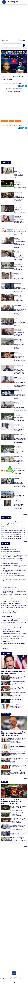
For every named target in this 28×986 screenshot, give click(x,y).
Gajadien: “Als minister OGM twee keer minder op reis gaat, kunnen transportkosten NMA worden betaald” (19, 387)
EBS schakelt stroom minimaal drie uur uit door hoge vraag (19, 465)
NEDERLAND (5, 717)
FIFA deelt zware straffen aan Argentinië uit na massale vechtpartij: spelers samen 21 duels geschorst (18, 843)
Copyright (2, 982)
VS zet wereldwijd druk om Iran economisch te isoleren (17, 708)
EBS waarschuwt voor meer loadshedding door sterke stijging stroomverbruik (20, 476)
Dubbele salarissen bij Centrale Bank (19, 499)
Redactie (21, 86)
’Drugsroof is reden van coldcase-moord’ (12, 606)
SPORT (4, 785)
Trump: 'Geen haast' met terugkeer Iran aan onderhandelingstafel (18, 679)
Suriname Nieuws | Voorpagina (10, 553)
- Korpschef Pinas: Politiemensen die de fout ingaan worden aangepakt (12, 539)
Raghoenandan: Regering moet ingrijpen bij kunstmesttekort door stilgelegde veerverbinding (20, 315)
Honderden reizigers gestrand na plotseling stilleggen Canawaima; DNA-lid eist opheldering (20, 411)
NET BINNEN (12, 6)
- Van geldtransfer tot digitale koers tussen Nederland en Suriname (12, 524)
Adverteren (16, 982)
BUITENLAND (6, 656)
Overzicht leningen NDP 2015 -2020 (11, 592)
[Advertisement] (14, 117)
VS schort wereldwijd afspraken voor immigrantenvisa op (17, 685)
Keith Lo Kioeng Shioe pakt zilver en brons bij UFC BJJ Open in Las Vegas (18, 811)
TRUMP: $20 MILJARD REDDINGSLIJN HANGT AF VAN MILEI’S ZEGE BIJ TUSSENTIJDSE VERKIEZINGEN (14, 643)
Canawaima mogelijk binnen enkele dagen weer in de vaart (19, 432)
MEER (24, 6)
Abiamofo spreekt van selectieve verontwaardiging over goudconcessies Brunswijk (19, 247)
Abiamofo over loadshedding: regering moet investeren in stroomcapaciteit (19, 292)
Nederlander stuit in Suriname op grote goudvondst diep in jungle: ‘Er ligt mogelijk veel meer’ (19, 362)
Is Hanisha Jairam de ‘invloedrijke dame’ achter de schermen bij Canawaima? (14, 579)
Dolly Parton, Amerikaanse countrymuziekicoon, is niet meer (18, 703)
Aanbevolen (5, 165)
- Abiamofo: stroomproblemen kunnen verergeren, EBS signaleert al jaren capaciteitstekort (12, 537)
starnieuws (16, 427)
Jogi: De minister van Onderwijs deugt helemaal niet (19, 337)
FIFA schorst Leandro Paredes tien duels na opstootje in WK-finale (18, 835)
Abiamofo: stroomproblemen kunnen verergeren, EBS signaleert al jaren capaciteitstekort (19, 177)
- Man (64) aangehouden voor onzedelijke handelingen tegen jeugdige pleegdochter (12, 528)
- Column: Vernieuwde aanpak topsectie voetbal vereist (12, 534)
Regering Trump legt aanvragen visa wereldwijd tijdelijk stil (13, 675)
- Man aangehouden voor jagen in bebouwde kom (12, 532)
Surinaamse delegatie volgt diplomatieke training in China (17, 691)
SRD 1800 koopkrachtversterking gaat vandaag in (14, 608)
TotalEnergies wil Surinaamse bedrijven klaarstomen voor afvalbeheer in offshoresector (19, 202)
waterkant (16, 241)
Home (3, 51)
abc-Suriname (17, 184)
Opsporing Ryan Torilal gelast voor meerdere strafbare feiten (19, 281)
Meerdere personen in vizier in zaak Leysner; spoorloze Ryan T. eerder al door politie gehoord (14, 562)
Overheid (19, 51)
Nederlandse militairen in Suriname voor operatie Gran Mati (18, 769)
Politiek (14, 51)
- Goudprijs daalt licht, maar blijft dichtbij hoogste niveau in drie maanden (12, 530)
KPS (15, 266)
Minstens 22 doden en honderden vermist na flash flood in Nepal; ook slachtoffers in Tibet (18, 697)
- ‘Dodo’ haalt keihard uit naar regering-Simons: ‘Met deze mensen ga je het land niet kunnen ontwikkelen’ (12, 541)
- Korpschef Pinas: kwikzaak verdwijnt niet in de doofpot (12, 536)
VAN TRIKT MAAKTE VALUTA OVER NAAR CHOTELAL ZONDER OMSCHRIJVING (12, 604)
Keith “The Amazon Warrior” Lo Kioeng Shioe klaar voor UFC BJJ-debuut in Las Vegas (17, 823)
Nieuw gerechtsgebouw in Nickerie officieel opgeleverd (19, 327)
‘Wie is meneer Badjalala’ (8, 601)
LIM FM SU (12, 86)
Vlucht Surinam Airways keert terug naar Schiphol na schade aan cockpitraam (18, 763)
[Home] (4, 2)
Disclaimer (7, 982)
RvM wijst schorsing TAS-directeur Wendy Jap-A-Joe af (20, 236)
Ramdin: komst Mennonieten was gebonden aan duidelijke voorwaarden (20, 190)
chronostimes (17, 219)
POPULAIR (19, 6)
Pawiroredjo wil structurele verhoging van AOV (19, 454)
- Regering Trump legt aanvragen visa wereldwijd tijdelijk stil (12, 526)
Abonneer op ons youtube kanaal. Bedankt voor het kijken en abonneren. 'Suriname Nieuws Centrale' (14, 93)
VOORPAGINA (4, 6)
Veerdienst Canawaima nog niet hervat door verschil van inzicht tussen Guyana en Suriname (19, 349)
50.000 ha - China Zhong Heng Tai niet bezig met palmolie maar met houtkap (14, 614)
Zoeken (4, 48)
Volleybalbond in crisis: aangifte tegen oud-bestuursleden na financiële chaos (17, 830)
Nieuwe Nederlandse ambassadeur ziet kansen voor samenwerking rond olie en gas (18, 743)
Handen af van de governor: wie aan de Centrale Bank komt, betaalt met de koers (19, 375)
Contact (11, 982)
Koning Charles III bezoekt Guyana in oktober (18, 303)
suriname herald (19, 745)
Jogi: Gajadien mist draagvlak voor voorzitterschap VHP (19, 422)
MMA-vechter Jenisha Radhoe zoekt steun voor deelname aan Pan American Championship (13, 805)
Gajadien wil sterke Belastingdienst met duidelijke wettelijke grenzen (19, 225)
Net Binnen (9, 51)
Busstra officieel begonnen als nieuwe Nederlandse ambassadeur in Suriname (18, 750)
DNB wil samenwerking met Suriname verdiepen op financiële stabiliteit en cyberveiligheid (20, 443)
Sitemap (22, 982)
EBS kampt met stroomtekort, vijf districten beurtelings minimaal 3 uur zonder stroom (19, 488)
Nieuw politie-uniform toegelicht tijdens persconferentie (19, 271)
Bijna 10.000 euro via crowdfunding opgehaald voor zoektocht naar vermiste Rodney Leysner (13, 737)
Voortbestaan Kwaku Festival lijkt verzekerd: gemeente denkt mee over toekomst (18, 756)
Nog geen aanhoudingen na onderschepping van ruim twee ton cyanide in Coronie (20, 399)
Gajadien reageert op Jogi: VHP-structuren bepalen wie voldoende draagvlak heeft (19, 260)
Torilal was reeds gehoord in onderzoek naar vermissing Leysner (20, 214)
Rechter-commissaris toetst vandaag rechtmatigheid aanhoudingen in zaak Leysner (19, 510)
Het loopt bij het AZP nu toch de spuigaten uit (13, 640)
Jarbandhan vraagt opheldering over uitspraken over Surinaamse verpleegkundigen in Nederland (18, 775)
